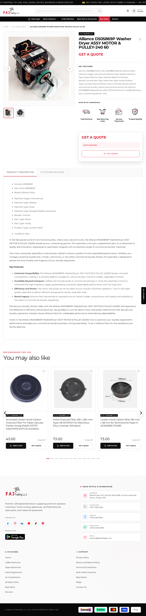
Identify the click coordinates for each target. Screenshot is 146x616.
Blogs (78, 582)
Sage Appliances (13, 567)
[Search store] (99, 11)
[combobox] (69, 11)
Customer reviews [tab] (52, 172)
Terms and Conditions (86, 567)
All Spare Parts (19, 27)
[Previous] (5, 413)
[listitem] (8, 523)
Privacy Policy (82, 557)
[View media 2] (20, 113)
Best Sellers (81, 577)
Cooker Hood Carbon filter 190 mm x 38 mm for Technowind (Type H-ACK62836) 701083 (120, 422)
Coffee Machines (12, 562)
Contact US (81, 587)
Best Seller (10, 587)
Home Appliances (13, 572)
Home (5, 27)
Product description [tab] (20, 172)
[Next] (141, 413)
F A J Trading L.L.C (86, 33)
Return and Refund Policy (88, 562)
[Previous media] (8, 68)
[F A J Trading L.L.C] (12, 11)
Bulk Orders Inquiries (86, 572)
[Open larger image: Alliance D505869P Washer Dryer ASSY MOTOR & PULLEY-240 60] (39, 69)
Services (9, 592)
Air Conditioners (12, 577)
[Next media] (70, 68)
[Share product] (140, 39)
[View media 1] (8, 113)
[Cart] (127, 10)
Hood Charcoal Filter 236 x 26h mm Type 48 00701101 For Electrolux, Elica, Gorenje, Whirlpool (73, 422)
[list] (73, 413)
